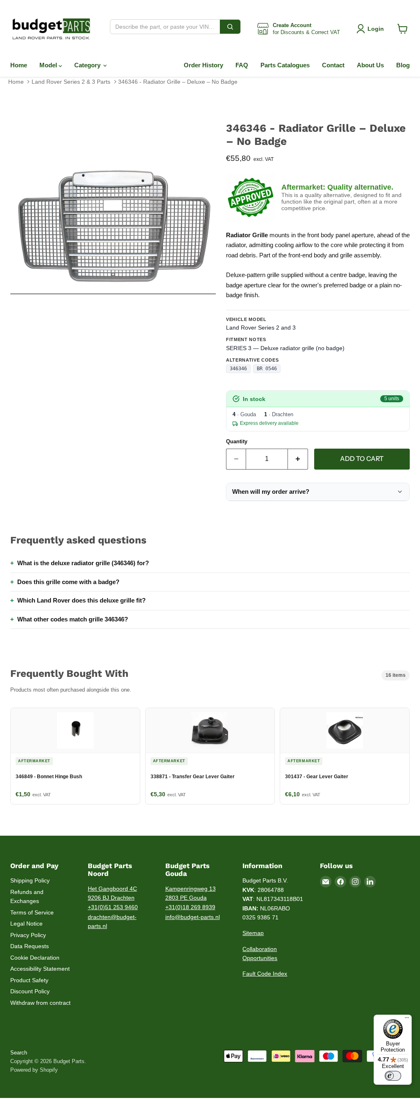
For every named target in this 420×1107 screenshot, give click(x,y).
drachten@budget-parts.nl (112, 922)
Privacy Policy (28, 935)
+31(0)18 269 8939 (190, 907)
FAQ (241, 65)
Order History (203, 65)
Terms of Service (32, 912)
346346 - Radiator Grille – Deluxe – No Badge (177, 81)
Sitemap (253, 933)
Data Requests (29, 946)
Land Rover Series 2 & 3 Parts (71, 81)
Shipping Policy (30, 880)
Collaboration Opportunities (259, 954)
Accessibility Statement (40, 968)
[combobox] (165, 27)
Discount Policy (30, 991)
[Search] (230, 27)
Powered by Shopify (34, 1070)
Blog (403, 65)
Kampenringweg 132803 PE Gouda (190, 893)
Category (88, 65)
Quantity (236, 441)
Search (18, 1053)
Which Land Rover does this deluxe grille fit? (81, 600)
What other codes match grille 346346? (72, 619)
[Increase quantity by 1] (298, 459)
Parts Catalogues (285, 65)
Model (49, 65)
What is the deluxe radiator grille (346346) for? (83, 562)
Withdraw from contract (40, 1002)
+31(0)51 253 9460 (113, 907)
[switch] (393, 1076)
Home (18, 65)
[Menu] (407, 1019)
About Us (370, 65)
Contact (333, 65)
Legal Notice (26, 923)
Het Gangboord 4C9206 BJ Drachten (112, 893)
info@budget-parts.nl (192, 917)
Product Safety (29, 980)
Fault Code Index (264, 973)
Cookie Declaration (34, 957)
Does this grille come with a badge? (68, 581)
